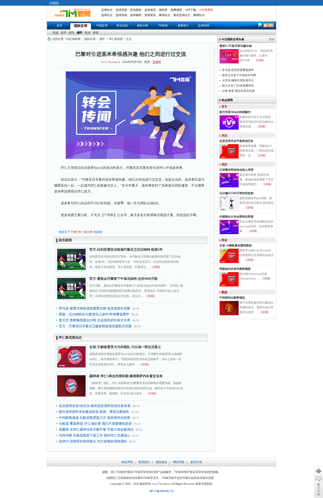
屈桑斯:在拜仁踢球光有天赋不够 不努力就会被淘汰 (96, 429)
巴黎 (74, 232)
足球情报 (203, 25)
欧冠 (88, 32)
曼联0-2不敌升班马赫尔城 (235, 46)
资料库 (163, 10)
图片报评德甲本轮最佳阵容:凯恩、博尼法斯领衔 (94, 412)
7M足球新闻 (72, 39)
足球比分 (107, 10)
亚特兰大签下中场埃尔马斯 (239, 75)
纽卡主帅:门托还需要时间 (238, 85)
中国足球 (102, 25)
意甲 (63, 32)
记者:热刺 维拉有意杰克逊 (238, 90)
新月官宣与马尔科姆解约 (235, 112)
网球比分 (199, 15)
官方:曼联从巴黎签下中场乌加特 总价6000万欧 (123, 278)
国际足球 (80, 26)
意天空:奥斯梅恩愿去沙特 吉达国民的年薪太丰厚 (94, 320)
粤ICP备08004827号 (161, 491)
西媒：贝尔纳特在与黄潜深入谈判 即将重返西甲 (94, 314)
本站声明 (127, 462)
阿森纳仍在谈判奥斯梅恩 (235, 269)
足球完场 (121, 10)
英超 (55, 32)
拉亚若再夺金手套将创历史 (236, 141)
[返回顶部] (318, 471)
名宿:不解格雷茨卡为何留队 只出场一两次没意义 (125, 347)
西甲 (71, 32)
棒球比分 (164, 15)
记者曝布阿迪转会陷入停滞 (236, 169)
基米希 (88, 232)
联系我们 (144, 462)
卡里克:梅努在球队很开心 (238, 80)
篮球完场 (121, 15)
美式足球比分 (181, 15)
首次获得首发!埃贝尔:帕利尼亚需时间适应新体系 (95, 406)
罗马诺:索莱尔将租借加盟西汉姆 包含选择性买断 (94, 308)
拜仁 (80, 232)
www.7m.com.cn (110, 62)
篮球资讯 (150, 15)
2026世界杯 (206, 10)
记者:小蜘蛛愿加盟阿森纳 (235, 245)
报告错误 (161, 462)
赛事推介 (183, 25)
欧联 (96, 32)
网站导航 (178, 462)
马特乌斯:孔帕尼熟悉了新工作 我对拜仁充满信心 (94, 435)
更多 (272, 39)
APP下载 (190, 10)
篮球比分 (107, 15)
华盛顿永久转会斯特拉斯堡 (236, 216)
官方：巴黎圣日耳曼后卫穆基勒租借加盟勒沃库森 (95, 326)
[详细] (156, 267)
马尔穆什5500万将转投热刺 (236, 193)
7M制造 (163, 25)
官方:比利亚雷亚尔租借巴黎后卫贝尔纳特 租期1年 (126, 249)
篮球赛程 (135, 15)
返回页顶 (196, 462)
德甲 (80, 32)
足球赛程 (135, 10)
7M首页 (54, 2)
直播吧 (157, 62)
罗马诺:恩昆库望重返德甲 (238, 70)
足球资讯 (150, 10)
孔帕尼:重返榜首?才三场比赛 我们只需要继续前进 (95, 423)
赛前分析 (142, 25)
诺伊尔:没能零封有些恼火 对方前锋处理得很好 (93, 441)
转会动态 (122, 25)
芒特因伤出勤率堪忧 (232, 297)
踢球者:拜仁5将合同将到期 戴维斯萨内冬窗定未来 (126, 376)
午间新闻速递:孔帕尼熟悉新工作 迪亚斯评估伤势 (94, 417)
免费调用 (176, 10)
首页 (59, 25)
